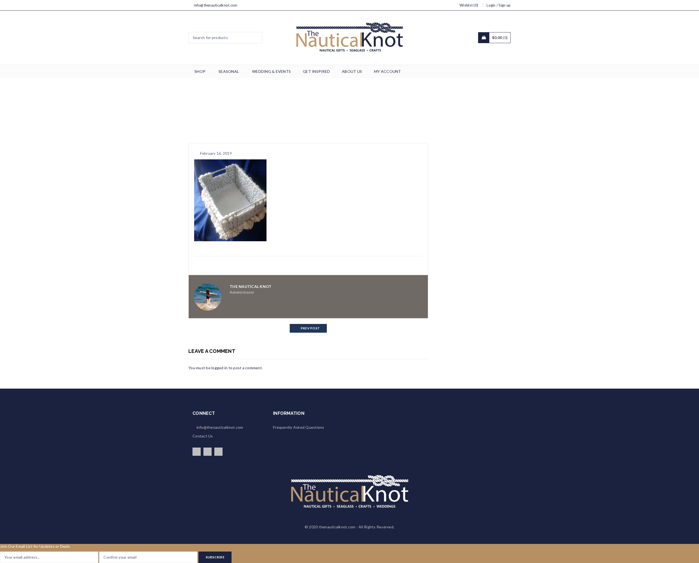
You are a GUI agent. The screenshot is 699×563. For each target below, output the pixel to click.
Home (277, 112)
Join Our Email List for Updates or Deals (35, 546)
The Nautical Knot (250, 286)
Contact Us (202, 436)
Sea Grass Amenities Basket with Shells (322, 112)
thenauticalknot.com (337, 527)
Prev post (310, 328)
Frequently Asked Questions (298, 427)
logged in (219, 367)
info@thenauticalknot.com (215, 5)
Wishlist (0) (469, 5)
